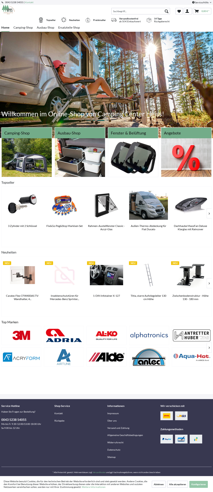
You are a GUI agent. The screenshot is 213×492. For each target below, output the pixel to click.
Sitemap (111, 457)
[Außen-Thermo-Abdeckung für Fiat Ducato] (148, 205)
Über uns (112, 420)
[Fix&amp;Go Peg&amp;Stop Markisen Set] (64, 205)
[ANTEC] (149, 357)
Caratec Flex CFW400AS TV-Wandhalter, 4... (22, 297)
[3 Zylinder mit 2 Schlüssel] (22, 205)
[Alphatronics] (149, 335)
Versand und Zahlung (118, 428)
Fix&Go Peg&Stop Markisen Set (64, 225)
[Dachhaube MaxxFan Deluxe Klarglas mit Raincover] (190, 205)
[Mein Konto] (188, 11)
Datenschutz (113, 449)
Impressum (113, 413)
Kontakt (29, 2)
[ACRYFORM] (21, 357)
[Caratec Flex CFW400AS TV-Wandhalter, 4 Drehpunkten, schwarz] (22, 275)
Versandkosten (99, 472)
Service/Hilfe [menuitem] (202, 2)
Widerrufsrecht (115, 442)
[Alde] (106, 357)
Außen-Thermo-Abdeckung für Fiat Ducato (148, 227)
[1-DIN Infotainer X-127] (106, 275)
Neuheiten (8, 252)
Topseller (7, 182)
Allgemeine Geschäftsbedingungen (125, 435)
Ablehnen (159, 484)
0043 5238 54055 (13, 420)
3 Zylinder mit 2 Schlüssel (22, 225)
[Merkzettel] (179, 11)
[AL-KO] (106, 335)
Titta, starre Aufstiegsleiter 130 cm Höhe (148, 297)
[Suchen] (166, 11)
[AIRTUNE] (64, 357)
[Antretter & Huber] (192, 335)
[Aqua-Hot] (192, 357)
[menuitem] (140, 11)
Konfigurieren (198, 484)
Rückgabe (59, 420)
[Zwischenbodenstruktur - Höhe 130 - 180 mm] (190, 275)
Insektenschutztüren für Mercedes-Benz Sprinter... (64, 297)
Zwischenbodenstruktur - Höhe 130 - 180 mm (190, 297)
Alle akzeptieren (177, 484)
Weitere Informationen (94, 487)
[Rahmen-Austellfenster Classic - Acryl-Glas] (106, 205)
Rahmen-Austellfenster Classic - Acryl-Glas (106, 227)
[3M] (21, 335)
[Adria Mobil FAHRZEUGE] (64, 335)
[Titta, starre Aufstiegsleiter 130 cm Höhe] (148, 275)
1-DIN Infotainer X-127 (106, 295)
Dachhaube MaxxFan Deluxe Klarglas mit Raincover (190, 227)
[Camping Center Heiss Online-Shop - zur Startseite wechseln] (27, 9)
